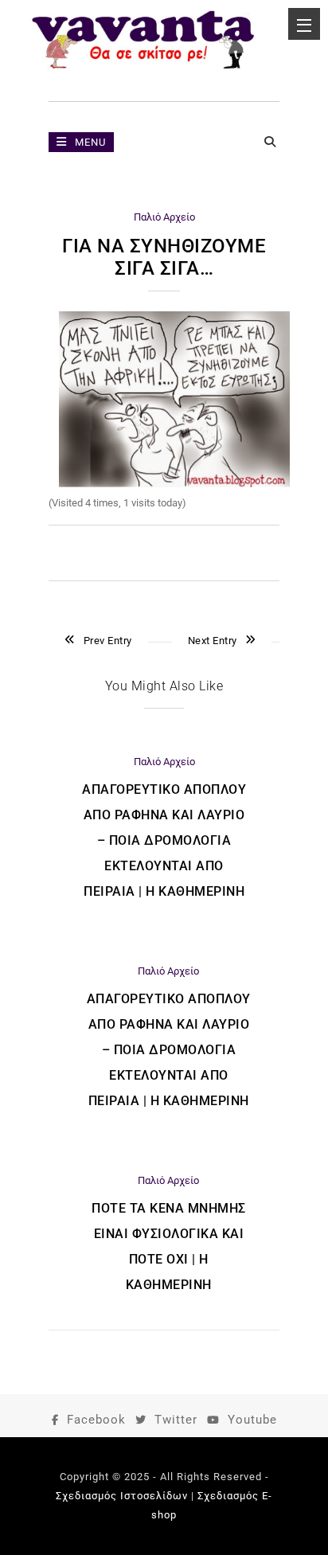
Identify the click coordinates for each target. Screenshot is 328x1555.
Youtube (252, 1419)
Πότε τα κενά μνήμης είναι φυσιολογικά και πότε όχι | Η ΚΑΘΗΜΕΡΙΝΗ (169, 1246)
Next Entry (212, 641)
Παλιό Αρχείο (164, 217)
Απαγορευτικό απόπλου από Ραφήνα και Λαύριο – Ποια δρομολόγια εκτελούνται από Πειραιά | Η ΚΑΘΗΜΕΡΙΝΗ (164, 840)
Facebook (96, 1419)
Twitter (175, 1419)
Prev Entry (108, 641)
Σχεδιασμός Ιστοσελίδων (122, 1496)
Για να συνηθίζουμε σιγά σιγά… (164, 257)
